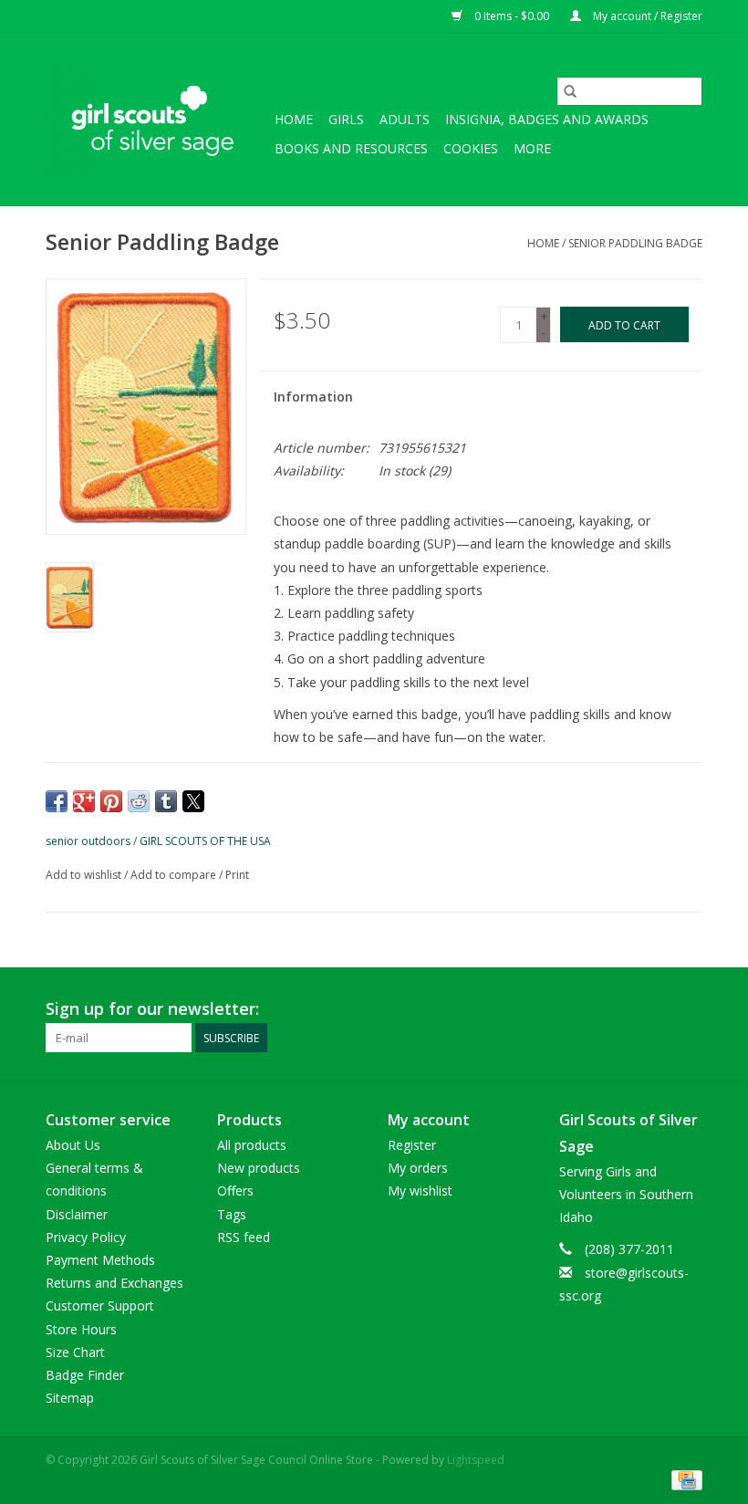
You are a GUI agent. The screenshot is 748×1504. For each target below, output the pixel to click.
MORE (532, 148)
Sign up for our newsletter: (152, 1008)
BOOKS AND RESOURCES (351, 148)
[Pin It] (111, 801)
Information (313, 396)
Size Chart (75, 1352)
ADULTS (404, 119)
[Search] (570, 91)
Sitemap (70, 1397)
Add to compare (174, 875)
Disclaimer (77, 1214)
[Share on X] (193, 801)
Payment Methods (100, 1260)
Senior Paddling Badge (635, 243)
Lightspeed (475, 1459)
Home (294, 119)
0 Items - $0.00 (512, 16)
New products (258, 1167)
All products (251, 1145)
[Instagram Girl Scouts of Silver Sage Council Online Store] (687, 1009)
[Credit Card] (683, 1479)
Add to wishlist (85, 875)
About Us (73, 1145)
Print (237, 875)
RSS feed (243, 1237)
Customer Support (100, 1305)
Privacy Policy (86, 1237)
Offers (235, 1190)
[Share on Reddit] (139, 801)
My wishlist (420, 1190)
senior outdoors (88, 841)
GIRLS (346, 119)
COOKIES (470, 148)
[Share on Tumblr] (166, 801)
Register (412, 1145)
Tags (231, 1214)
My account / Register (646, 16)
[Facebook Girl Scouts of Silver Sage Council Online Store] (655, 1009)
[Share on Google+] (84, 801)
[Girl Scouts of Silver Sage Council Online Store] (157, 119)
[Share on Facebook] (57, 801)
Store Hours (81, 1329)
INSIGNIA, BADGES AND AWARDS (547, 119)
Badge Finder (85, 1375)
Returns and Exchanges (114, 1282)
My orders (418, 1167)
